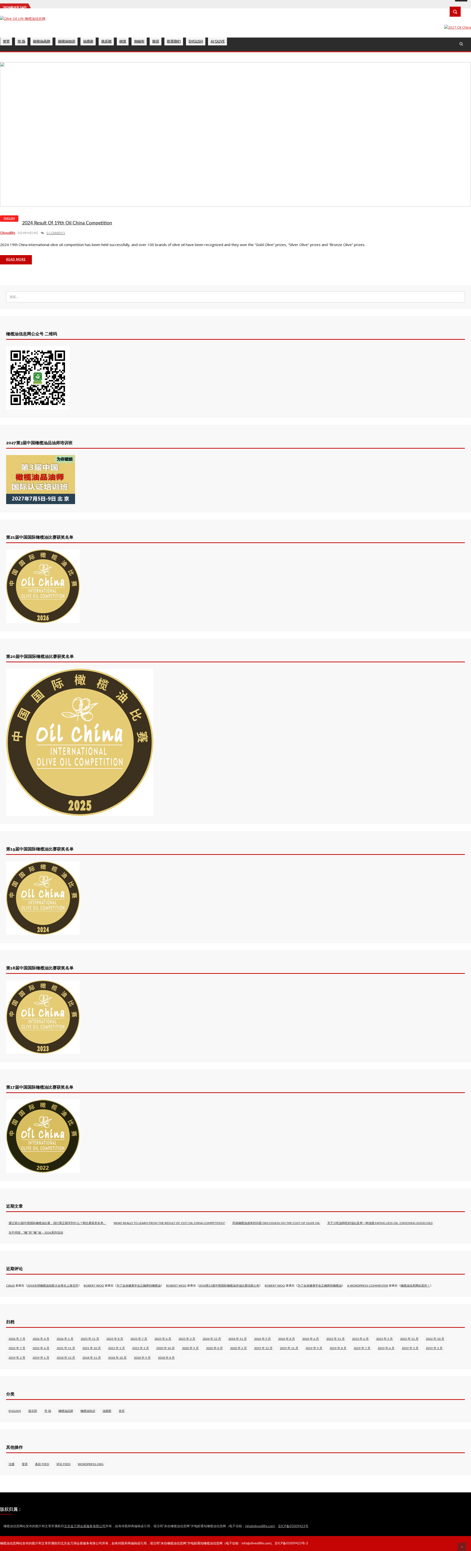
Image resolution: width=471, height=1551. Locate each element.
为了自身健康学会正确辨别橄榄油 (139, 1285)
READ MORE (16, 259)
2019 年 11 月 (289, 1348)
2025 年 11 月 (90, 1338)
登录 (25, 1464)
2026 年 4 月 (41, 1338)
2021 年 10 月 (91, 1348)
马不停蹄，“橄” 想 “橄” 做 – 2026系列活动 (36, 1232)
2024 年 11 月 (237, 1338)
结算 (122, 41)
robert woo (94, 1285)
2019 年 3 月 (434, 1348)
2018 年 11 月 (91, 1357)
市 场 (21, 41)
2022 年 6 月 (41, 1348)
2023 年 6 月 (360, 1338)
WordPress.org (91, 1464)
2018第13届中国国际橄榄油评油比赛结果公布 (229, 1285)
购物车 (139, 41)
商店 (155, 41)
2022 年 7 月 (17, 1348)
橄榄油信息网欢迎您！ (415, 1285)
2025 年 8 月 (114, 1338)
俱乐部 (106, 41)
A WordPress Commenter (367, 1285)
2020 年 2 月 (238, 1348)
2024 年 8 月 (286, 1338)
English (195, 41)
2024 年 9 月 (262, 1338)
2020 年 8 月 (214, 1348)
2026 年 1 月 (65, 1338)
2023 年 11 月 (335, 1338)
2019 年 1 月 (41, 1357)
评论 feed (63, 1464)
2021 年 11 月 (66, 1348)
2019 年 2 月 (17, 1357)
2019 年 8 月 (338, 1348)
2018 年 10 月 (117, 1357)
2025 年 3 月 (187, 1338)
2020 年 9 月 (190, 1348)
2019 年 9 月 (314, 1348)
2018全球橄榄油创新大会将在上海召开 (52, 1285)
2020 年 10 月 (165, 1348)
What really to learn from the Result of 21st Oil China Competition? (169, 1223)
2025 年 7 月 (139, 1338)
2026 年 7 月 (17, 1338)
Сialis (10, 1285)
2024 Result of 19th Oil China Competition (67, 223)
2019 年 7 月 (362, 1348)
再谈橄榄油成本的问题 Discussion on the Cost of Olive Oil (276, 1223)
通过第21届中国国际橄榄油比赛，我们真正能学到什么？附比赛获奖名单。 (57, 1223)
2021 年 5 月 (116, 1348)
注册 (11, 1464)
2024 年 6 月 (310, 1338)
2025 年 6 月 (163, 1338)
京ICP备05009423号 (293, 1526)
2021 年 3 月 (140, 1348)
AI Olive (217, 41)
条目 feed (42, 1464)
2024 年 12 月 (212, 1338)
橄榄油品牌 (41, 41)
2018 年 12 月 (66, 1357)
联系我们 (174, 41)
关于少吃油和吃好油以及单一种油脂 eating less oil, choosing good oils (380, 1223)
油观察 (88, 41)
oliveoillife (7, 233)
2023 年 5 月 (384, 1338)
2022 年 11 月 (409, 1338)
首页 (6, 41)
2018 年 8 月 (166, 1357)
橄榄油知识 (66, 41)
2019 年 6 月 (386, 1348)
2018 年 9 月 (142, 1357)
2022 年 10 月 (435, 1338)
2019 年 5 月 (410, 1348)
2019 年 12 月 (263, 1348)
